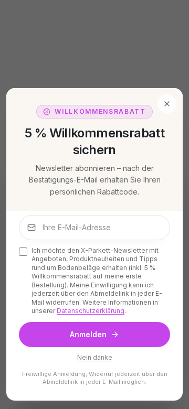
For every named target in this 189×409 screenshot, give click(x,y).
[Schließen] (167, 103)
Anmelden (88, 334)
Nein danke (94, 357)
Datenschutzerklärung (90, 311)
